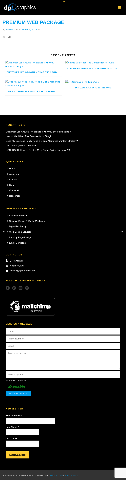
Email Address (14, 415)
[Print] (11, 37)
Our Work (14, 190)
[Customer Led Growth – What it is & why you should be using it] (33, 64)
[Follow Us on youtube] (27, 288)
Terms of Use (56, 475)
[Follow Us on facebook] (8, 288)
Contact (13, 179)
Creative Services (18, 215)
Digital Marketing (18, 226)
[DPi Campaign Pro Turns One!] (93, 82)
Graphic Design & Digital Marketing (27, 221)
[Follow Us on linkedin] (14, 288)
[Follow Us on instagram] (20, 288)
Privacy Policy (71, 475)
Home (12, 168)
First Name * (12, 427)
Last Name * (12, 438)
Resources (14, 195)
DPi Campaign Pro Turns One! (93, 88)
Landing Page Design (20, 237)
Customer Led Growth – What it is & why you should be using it (34, 72)
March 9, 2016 (29, 29)
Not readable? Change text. (16, 380)
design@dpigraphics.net (22, 270)
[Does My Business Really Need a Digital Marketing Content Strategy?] (33, 83)
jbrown (9, 29)
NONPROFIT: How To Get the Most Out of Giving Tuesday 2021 (39, 150)
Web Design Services (20, 231)
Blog (11, 185)
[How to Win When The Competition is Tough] (93, 63)
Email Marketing (17, 242)
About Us (14, 174)
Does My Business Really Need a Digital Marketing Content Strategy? (34, 91)
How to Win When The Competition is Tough (93, 69)
